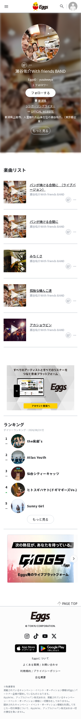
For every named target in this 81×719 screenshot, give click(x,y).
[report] (30, 65)
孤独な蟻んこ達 (41, 290)
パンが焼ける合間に (44, 221)
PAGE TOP (69, 603)
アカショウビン (41, 325)
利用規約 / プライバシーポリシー (40, 671)
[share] (24, 65)
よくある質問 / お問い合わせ (40, 664)
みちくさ (36, 256)
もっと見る (40, 130)
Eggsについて (40, 658)
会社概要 (40, 677)
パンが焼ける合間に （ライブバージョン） (53, 187)
